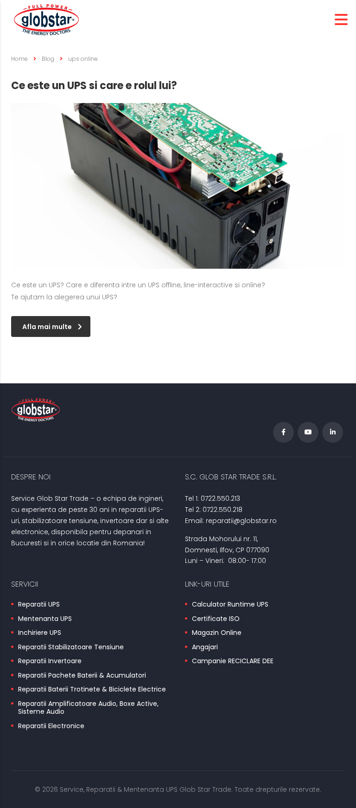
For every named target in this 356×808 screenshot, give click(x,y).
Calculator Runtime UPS (230, 605)
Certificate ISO (216, 619)
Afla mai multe (47, 326)
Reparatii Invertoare (50, 661)
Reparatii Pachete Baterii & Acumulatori (82, 676)
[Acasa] (46, 19)
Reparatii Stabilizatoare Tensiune (71, 647)
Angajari (205, 647)
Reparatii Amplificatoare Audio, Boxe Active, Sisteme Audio (88, 708)
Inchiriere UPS (39, 633)
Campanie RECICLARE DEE (232, 661)
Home (19, 59)
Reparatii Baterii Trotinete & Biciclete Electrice (92, 689)
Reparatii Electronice (51, 726)
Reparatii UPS (39, 605)
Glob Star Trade (205, 789)
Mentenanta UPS (45, 619)
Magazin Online (217, 633)
